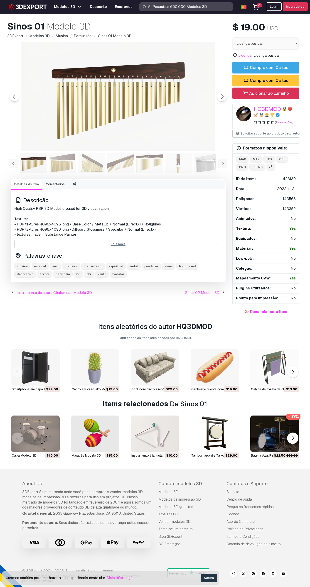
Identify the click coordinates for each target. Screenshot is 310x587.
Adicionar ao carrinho (268, 93)
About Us (32, 484)
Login (274, 7)
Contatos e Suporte (247, 484)
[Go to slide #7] (207, 163)
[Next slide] (222, 96)
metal (133, 266)
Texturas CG (168, 514)
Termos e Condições (242, 536)
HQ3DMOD (267, 109)
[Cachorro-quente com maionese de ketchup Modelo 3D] (215, 367)
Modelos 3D (168, 491)
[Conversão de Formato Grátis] (270, 167)
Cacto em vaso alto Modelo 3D (95, 389)
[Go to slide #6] (178, 163)
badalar (118, 274)
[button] (292, 372)
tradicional (187, 266)
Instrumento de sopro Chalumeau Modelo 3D (54, 292)
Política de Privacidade (245, 529)
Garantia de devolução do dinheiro (253, 544)
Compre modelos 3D (180, 484)
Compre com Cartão (268, 67)
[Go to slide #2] (62, 163)
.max (242, 159)
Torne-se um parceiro (175, 529)
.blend (257, 167)
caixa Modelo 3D (24, 455)
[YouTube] (283, 574)
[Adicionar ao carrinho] (44, 379)
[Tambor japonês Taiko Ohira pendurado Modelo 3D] (215, 434)
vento (102, 274)
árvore (44, 274)
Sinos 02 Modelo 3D (202, 292)
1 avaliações (284, 122)
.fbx (269, 159)
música (22, 266)
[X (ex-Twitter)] (243, 574)
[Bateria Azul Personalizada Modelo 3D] (274, 434)
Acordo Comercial (240, 521)
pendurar (151, 266)
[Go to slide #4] (120, 163)
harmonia (63, 274)
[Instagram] (233, 574)
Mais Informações (121, 577)
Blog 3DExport (170, 536)
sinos (169, 266)
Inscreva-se (295, 7)
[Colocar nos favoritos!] (53, 379)
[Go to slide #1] (33, 163)
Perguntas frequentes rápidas (250, 506)
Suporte (232, 491)
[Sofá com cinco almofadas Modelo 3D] (155, 367)
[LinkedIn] (273, 574)
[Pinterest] (253, 574)
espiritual (115, 266)
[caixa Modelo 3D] (35, 434)
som (55, 266)
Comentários (55, 184)
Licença (232, 514)
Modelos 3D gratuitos (175, 506)
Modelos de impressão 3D (179, 499)
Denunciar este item (268, 311)
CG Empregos (169, 544)
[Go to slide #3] (91, 163)
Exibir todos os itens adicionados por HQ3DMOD (155, 338)
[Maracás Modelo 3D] (95, 434)
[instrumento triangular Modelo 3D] (155, 434)
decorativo (25, 274)
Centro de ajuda (239, 499)
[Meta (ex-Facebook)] (263, 574)
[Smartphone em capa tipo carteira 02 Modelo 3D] (35, 367)
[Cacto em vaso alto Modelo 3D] (95, 367)
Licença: (245, 55)
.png (242, 167)
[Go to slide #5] (149, 163)
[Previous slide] (14, 96)
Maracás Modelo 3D (86, 455)
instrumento (93, 266)
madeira (71, 266)
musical (40, 266)
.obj (281, 159)
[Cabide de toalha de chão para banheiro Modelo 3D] (274, 367)
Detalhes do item (26, 184)
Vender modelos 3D (174, 521)
